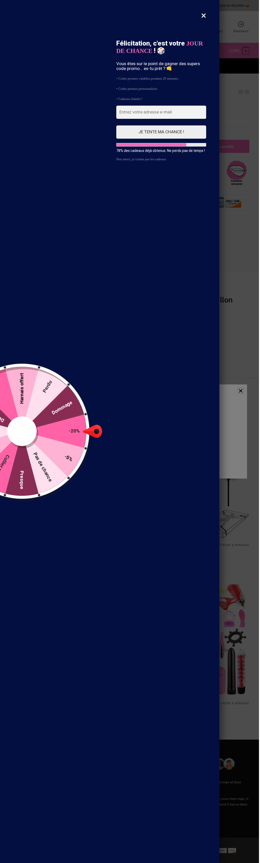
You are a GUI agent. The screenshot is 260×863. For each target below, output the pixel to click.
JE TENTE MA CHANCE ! (161, 131)
